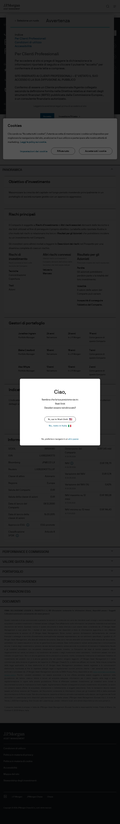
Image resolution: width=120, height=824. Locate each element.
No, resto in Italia (58, 426)
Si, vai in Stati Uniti (58, 419)
